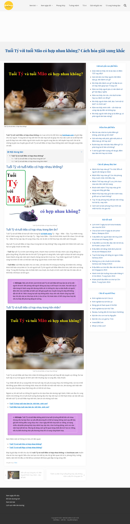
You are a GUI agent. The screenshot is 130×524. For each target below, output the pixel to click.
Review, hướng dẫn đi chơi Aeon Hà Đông (108, 312)
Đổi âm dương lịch (13, 499)
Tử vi (15, 463)
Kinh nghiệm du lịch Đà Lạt (102, 302)
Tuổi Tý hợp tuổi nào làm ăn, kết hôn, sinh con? (28, 403)
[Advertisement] (65, 26)
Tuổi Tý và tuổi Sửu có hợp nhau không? (25, 444)
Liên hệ (63, 520)
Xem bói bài (10, 502)
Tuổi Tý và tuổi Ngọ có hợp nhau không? (25, 447)
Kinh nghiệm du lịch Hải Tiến (103, 308)
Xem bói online (67, 518)
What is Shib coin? (99, 326)
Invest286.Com (97, 322)
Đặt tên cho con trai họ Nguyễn (104, 315)
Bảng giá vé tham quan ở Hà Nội (104, 305)
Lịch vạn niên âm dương (15, 505)
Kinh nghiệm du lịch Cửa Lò (102, 298)
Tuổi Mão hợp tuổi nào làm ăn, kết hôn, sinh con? (29, 407)
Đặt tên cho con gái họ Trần (102, 319)
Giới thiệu (56, 520)
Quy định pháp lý (72, 520)
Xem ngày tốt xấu (12, 495)
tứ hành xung (46, 234)
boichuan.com (68, 135)
